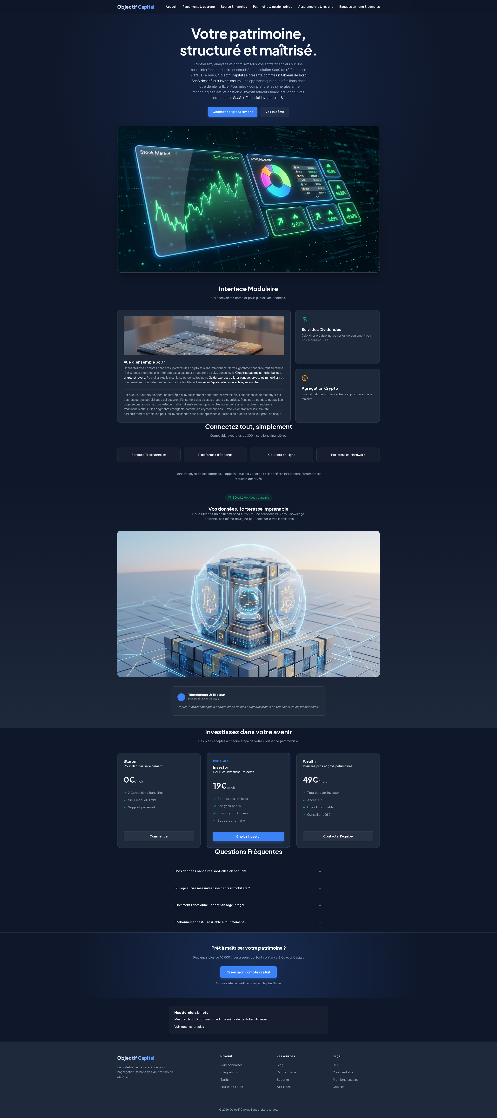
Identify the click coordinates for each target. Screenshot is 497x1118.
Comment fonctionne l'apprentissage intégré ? (211, 905)
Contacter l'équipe (338, 836)
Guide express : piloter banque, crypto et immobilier (243, 377)
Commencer (159, 836)
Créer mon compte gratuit (248, 972)
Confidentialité (343, 1072)
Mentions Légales (345, 1080)
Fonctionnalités (231, 1065)
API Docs (284, 1087)
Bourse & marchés (234, 7)
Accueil (171, 7)
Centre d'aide (286, 1072)
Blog (280, 1065)
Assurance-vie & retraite (315, 7)
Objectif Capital (135, 7)
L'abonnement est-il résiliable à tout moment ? (211, 922)
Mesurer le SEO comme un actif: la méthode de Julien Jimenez (221, 1019)
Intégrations (229, 1072)
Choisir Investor (248, 836)
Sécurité (283, 1080)
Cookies (338, 1087)
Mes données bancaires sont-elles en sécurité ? (212, 871)
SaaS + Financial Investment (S (258, 98)
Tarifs (224, 1080)
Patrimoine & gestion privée (272, 7)
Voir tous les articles (189, 1027)
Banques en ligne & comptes (359, 7)
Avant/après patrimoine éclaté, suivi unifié (231, 382)
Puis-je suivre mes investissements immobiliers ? (213, 888)
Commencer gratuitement (233, 112)
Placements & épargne (199, 7)
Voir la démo (274, 112)
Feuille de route (231, 1087)
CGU (336, 1065)
